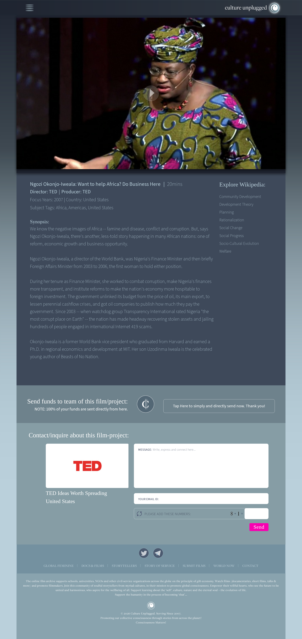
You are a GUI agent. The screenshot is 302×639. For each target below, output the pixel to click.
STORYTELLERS (124, 566)
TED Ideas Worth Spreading (76, 493)
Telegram (158, 553)
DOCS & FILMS (93, 566)
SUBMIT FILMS (194, 566)
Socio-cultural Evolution (239, 243)
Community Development (240, 197)
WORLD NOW (224, 566)
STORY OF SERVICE (160, 566)
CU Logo (151, 606)
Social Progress (231, 236)
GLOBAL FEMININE (59, 566)
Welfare (225, 251)
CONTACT (250, 566)
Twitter (144, 553)
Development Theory (236, 204)
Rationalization (231, 220)
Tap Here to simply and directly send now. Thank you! (219, 406)
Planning (226, 212)
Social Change (230, 228)
